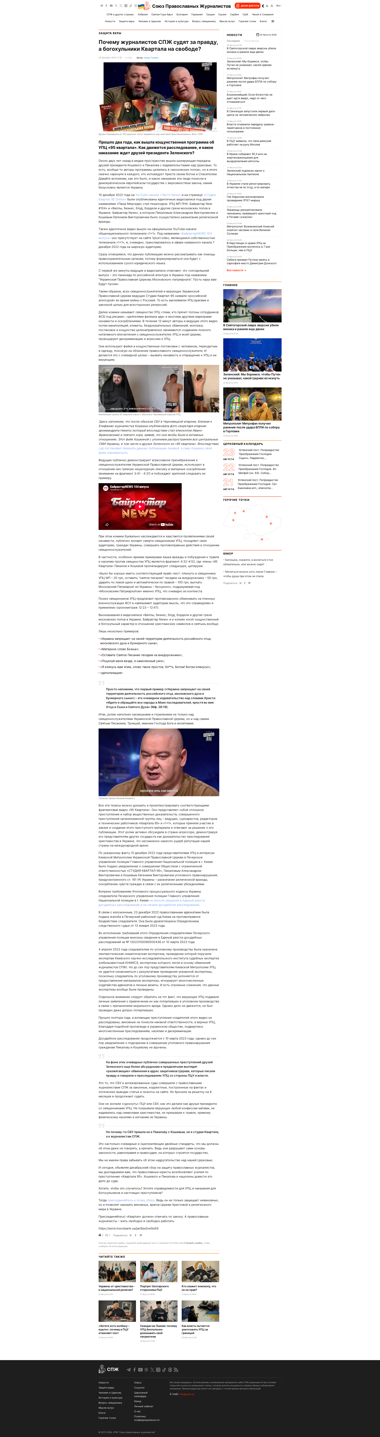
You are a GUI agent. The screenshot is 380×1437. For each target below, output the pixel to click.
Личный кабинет (143, 1406)
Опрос (138, 1382)
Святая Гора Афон (162, 14)
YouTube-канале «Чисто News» (158, 195)
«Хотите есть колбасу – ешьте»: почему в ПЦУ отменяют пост (114, 1329)
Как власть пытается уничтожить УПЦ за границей (195, 1329)
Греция (210, 14)
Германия (197, 14)
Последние (233, 40)
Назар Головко (151, 57)
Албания (143, 14)
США (245, 14)
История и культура (177, 21)
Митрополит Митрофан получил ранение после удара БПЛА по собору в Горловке (252, 81)
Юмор (228, 553)
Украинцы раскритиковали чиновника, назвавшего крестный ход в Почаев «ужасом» (251, 213)
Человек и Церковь (149, 21)
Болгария (182, 14)
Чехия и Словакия (262, 14)
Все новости (235, 270)
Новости (110, 21)
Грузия (222, 14)
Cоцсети (139, 1387)
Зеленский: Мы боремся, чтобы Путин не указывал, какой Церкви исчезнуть (249, 65)
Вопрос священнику (204, 21)
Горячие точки (247, 21)
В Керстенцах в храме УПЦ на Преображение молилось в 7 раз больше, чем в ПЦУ (248, 247)
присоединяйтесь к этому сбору (131, 1200)
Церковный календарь (243, 443)
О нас (137, 1411)
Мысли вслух (227, 21)
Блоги (263, 21)
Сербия (234, 14)
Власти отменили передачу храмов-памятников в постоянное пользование (251, 128)
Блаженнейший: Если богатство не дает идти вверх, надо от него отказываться (249, 98)
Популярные (251, 40)
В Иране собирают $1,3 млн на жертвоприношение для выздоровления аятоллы (247, 157)
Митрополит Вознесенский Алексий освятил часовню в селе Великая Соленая (250, 230)
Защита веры (126, 21)
